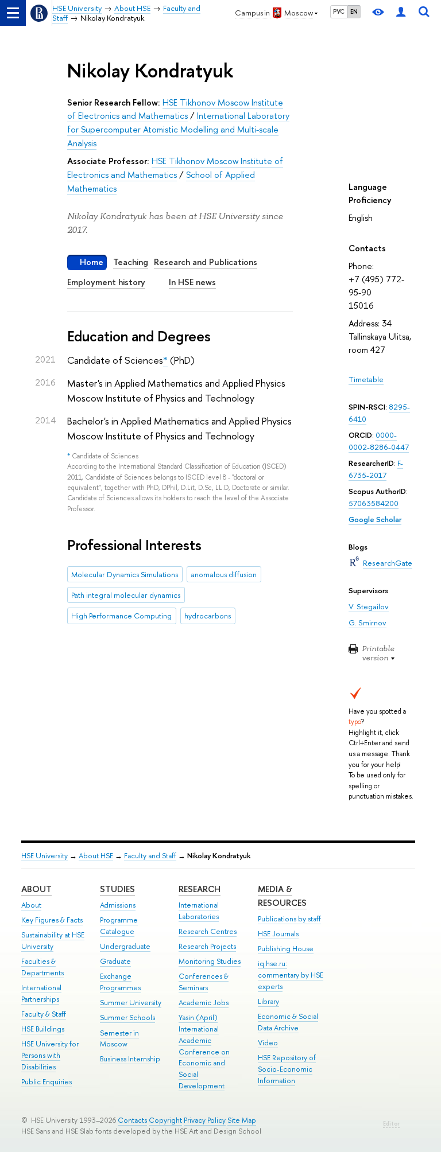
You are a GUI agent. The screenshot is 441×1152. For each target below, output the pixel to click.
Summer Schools (127, 1017)
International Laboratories (199, 910)
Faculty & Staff (43, 1014)
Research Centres (208, 931)
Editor (391, 1123)
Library (268, 1001)
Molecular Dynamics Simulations (124, 574)
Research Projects (207, 946)
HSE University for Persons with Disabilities (50, 1055)
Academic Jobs (204, 1002)
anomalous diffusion (224, 574)
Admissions (118, 905)
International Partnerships (41, 993)
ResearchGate (387, 563)
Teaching (130, 262)
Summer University (130, 1002)
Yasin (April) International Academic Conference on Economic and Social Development (204, 1052)
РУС (339, 11)
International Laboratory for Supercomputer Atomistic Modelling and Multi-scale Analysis (178, 129)
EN (354, 11)
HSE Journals (278, 934)
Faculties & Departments (42, 967)
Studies (117, 889)
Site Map (241, 1120)
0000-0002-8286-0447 (379, 441)
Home (91, 262)
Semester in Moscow (119, 1038)
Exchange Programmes (120, 982)
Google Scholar (375, 519)
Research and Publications (205, 262)
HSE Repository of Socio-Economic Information (287, 1069)
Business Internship (130, 1059)
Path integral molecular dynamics (125, 595)
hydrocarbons (207, 615)
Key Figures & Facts (52, 920)
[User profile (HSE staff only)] (400, 13)
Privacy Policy (205, 1120)
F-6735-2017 (376, 469)
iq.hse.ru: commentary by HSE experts (290, 975)
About (36, 889)
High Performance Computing (121, 615)
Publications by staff (289, 919)
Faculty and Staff (150, 856)
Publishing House (286, 948)
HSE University (44, 856)
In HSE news (192, 282)
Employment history (106, 282)
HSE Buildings (42, 1029)
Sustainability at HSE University (52, 940)
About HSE (96, 856)
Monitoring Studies (210, 961)
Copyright (165, 1120)
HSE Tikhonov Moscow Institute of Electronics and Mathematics (175, 109)
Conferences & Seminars (204, 982)
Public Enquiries (46, 1082)
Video (268, 1043)
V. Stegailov (369, 606)
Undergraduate (125, 946)
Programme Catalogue (119, 925)
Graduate (115, 961)
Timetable (366, 379)
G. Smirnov (367, 622)
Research (199, 889)
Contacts (132, 1120)
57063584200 (374, 503)
